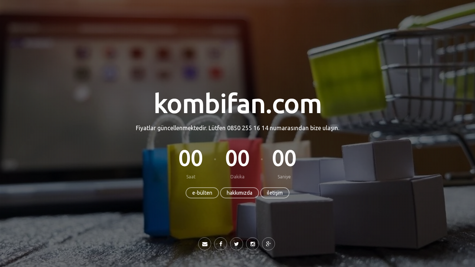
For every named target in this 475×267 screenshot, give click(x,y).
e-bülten (202, 193)
